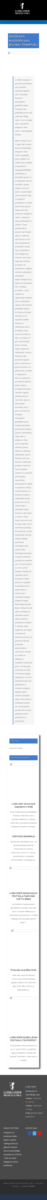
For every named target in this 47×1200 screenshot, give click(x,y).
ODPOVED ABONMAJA (23, 836)
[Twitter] (34, 1133)
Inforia (32, 1186)
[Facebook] (29, 1133)
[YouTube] (39, 1133)
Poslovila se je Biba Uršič (23, 970)
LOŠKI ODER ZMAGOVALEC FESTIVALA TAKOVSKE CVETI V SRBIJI (23, 896)
